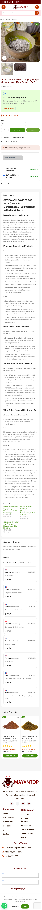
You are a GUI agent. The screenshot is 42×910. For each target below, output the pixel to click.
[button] (7, 746)
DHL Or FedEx (7, 741)
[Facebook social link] (2, 2)
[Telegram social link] (12, 2)
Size (2, 120)
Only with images (11, 562)
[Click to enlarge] (4, 58)
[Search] (37, 13)
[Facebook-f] (12, 804)
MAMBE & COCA (11, 19)
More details (34, 169)
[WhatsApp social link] (10, 2)
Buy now (33, 130)
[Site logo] (20, 7)
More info (15, 906)
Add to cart (17, 130)
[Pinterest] (29, 804)
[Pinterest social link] (7, 2)
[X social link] (5, 2)
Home (2, 19)
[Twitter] (23, 804)
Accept (25, 906)
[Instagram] (17, 804)
